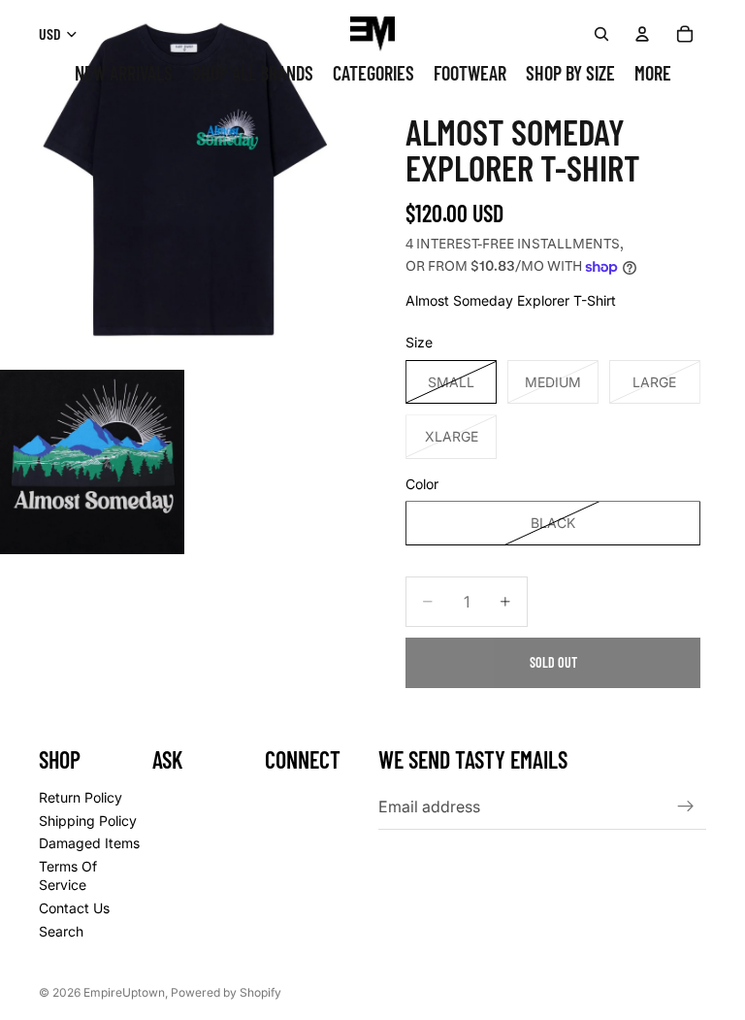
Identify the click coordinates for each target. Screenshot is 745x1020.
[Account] (642, 34)
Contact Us (74, 908)
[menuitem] (653, 73)
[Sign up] (685, 806)
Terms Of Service (68, 876)
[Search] (601, 34)
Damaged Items (89, 843)
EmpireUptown (124, 992)
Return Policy (80, 797)
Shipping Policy (88, 820)
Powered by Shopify (226, 992)
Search (61, 931)
